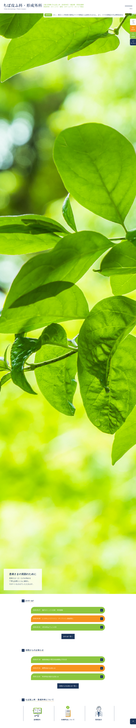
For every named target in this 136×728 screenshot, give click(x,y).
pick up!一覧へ (68, 636)
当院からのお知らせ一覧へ (68, 686)
